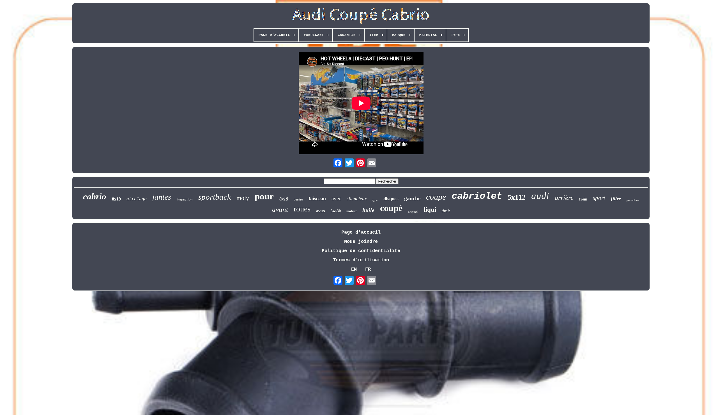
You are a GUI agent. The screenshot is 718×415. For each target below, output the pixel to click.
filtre (616, 198)
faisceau (317, 198)
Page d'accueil (361, 232)
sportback (214, 196)
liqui (430, 209)
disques (391, 198)
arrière (564, 197)
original (413, 211)
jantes (161, 197)
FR (368, 269)
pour (264, 196)
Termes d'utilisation (361, 260)
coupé (391, 208)
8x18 (283, 199)
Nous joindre (361, 241)
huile (368, 210)
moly (242, 197)
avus (320, 211)
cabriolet (477, 196)
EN (354, 269)
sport (599, 198)
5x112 (517, 197)
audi (540, 195)
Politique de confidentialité (361, 250)
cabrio (94, 196)
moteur (351, 211)
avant (280, 209)
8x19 (116, 199)
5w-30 (336, 211)
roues (302, 208)
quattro (298, 199)
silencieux (357, 198)
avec (336, 198)
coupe (436, 196)
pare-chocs (633, 200)
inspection (185, 199)
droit (446, 211)
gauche (412, 198)
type (375, 200)
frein (583, 199)
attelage (136, 199)
